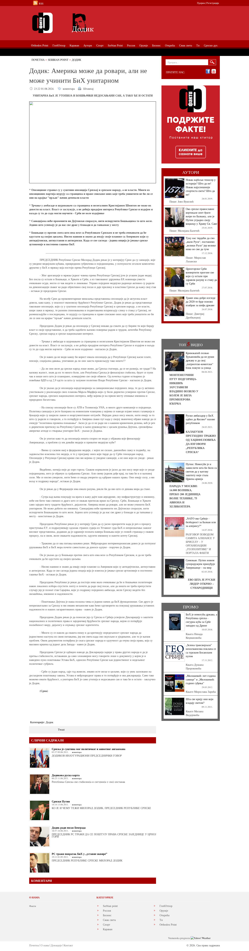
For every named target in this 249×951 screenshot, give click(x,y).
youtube (213, 71)
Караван (107, 929)
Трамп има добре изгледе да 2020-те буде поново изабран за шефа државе (200, 301)
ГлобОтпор (166, 906)
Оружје (164, 910)
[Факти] (73, 23)
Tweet (61, 729)
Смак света (109, 920)
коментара (69, 88)
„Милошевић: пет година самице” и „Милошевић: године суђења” (201, 679)
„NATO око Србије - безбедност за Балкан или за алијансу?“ (201, 522)
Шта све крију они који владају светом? (199, 701)
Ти (161, 920)
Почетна (38, 60)
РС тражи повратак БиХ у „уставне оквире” (79, 854)
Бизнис (107, 915)
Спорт (106, 924)
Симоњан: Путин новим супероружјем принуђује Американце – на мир (200, 563)
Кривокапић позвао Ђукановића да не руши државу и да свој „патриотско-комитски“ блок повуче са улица (200, 360)
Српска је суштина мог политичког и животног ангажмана (88, 749)
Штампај (88, 88)
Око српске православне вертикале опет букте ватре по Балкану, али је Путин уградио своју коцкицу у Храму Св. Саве (201, 216)
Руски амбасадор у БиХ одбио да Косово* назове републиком (200, 419)
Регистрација (212, 2)
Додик (76, 60)
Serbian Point (58, 60)
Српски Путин (61, 801)
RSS (41, 3)
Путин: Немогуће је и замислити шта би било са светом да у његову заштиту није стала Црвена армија (201, 471)
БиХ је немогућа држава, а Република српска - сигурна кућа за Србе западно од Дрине (201, 620)
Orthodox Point (168, 924)
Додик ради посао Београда (69, 828)
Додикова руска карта (66, 775)
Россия (107, 910)
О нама (45, 945)
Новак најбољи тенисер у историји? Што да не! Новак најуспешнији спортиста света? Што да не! (201, 187)
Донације (56, 945)
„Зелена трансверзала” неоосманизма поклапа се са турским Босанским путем (201, 650)
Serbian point (110, 906)
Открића (164, 915)
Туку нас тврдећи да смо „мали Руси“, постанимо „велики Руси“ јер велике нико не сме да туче (201, 243)
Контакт (68, 945)
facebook (207, 71)
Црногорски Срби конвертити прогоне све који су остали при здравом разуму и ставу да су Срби (201, 276)
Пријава (201, 2)
